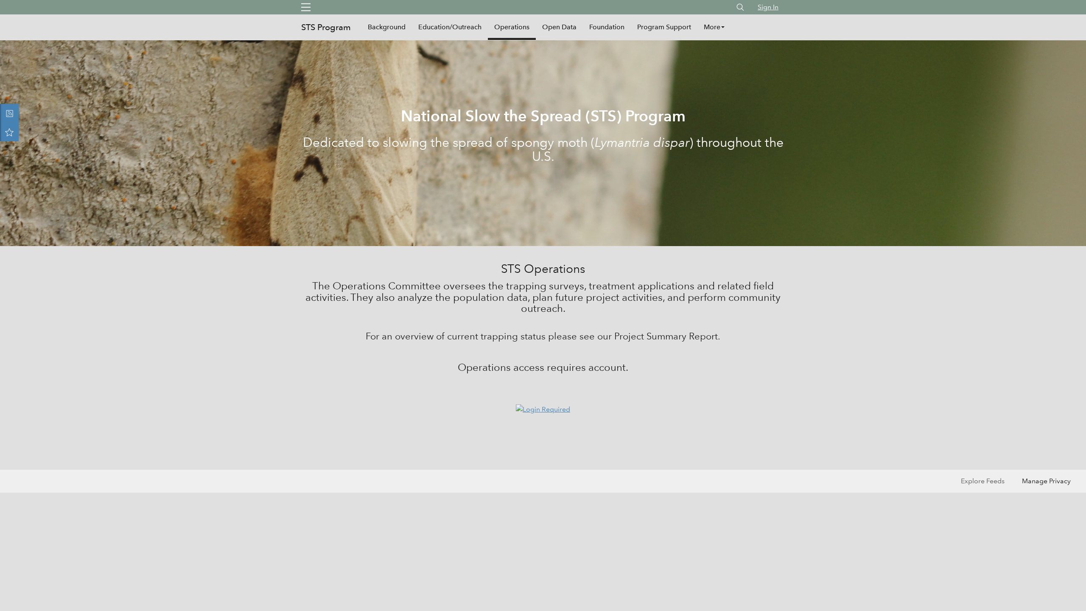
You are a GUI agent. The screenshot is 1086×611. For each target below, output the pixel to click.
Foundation (606, 27)
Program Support (664, 27)
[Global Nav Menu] (306, 7)
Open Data (559, 27)
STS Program (326, 27)
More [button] (712, 27)
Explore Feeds (983, 481)
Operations (511, 27)
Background (387, 27)
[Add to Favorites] (9, 132)
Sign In (768, 7)
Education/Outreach (449, 27)
